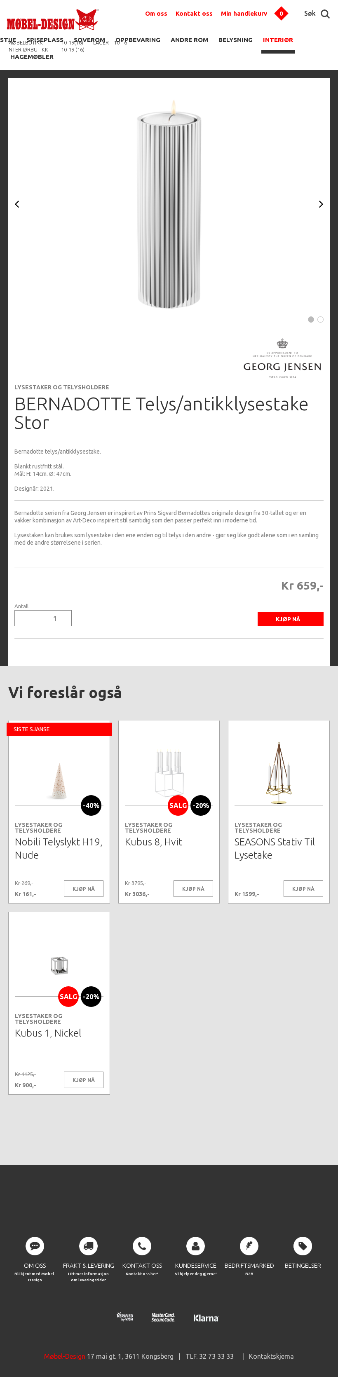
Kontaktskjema (271, 1356)
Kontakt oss (194, 13)
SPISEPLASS (44, 39)
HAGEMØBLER (32, 56)
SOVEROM (89, 39)
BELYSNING (235, 39)
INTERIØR (278, 39)
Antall (21, 606)
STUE (8, 39)
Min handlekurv (244, 13)
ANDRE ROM (189, 39)
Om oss (156, 13)
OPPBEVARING (137, 39)
